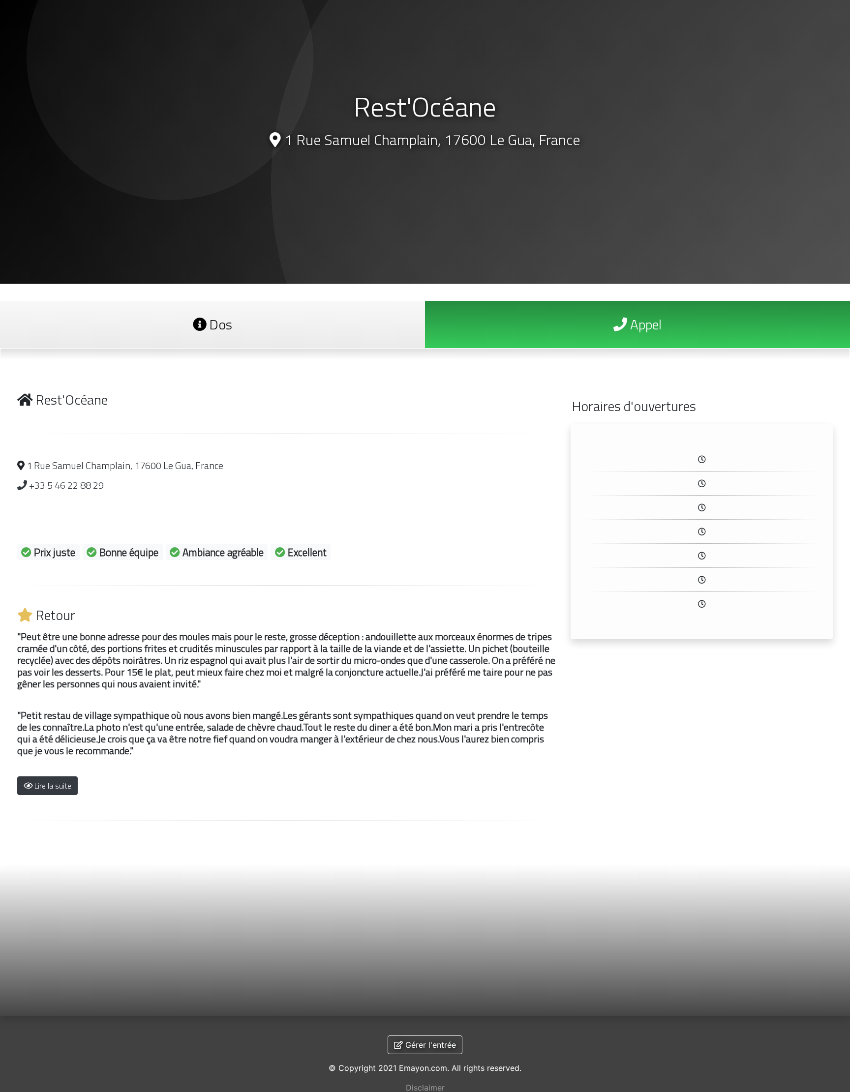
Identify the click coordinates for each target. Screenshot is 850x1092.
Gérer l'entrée (429, 1045)
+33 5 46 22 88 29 (65, 485)
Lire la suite (51, 786)
